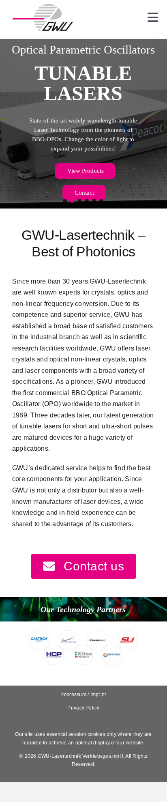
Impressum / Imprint (83, 694)
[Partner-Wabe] (83, 632)
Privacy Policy (83, 708)
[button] (65, 201)
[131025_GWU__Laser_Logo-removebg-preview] (42, 7)
